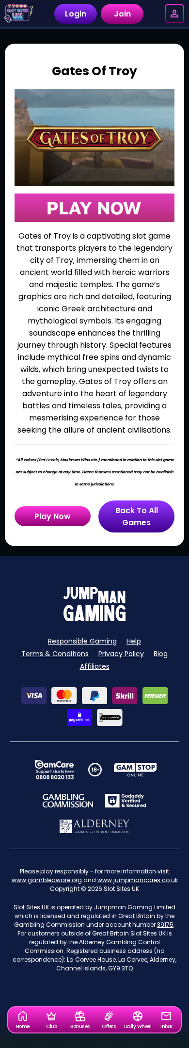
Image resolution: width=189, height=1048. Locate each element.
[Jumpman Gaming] (94, 618)
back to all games (136, 516)
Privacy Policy (121, 654)
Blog (161, 654)
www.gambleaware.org (47, 880)
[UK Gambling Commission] (68, 800)
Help (133, 641)
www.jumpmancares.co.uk (137, 880)
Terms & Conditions (55, 654)
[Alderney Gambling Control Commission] (95, 826)
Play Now (52, 516)
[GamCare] (54, 770)
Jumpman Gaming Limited (134, 907)
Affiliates (95, 666)
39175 (165, 924)
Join (122, 13)
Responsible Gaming (82, 641)
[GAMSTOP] (135, 769)
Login (75, 13)
